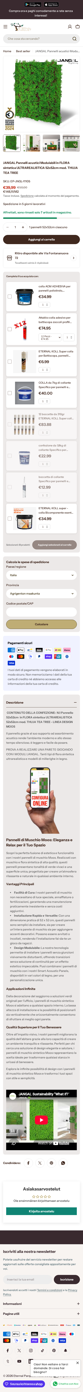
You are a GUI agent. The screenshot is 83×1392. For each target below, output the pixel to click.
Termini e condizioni (49, 1290)
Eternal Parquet (24, 1376)
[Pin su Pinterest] (51, 1163)
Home (7, 51)
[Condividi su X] (40, 1163)
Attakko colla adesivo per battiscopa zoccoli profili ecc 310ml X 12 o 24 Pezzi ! (55, 322)
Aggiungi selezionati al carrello (54, 544)
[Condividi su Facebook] (28, 1163)
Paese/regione (16, 566)
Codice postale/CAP (19, 603)
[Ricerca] (74, 38)
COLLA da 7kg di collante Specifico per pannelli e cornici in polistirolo (55, 387)
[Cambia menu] (5, 26)
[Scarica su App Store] (51, 4)
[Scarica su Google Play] (33, 4)
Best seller (23, 51)
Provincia (12, 585)
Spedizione (27, 195)
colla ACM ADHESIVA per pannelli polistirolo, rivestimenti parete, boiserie (56, 291)
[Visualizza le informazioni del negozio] (73, 258)
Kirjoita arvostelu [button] (41, 1211)
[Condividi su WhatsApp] (63, 1163)
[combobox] (41, 38)
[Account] (70, 26)
